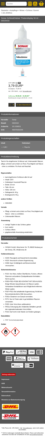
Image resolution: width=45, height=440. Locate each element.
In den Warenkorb (24, 105)
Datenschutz (5, 395)
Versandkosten (27, 91)
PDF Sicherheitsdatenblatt (14, 320)
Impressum (5, 379)
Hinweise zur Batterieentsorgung (13, 400)
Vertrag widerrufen (8, 374)
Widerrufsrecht (6, 387)
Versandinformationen (36, 434)
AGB (3, 383)
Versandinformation (8, 391)
